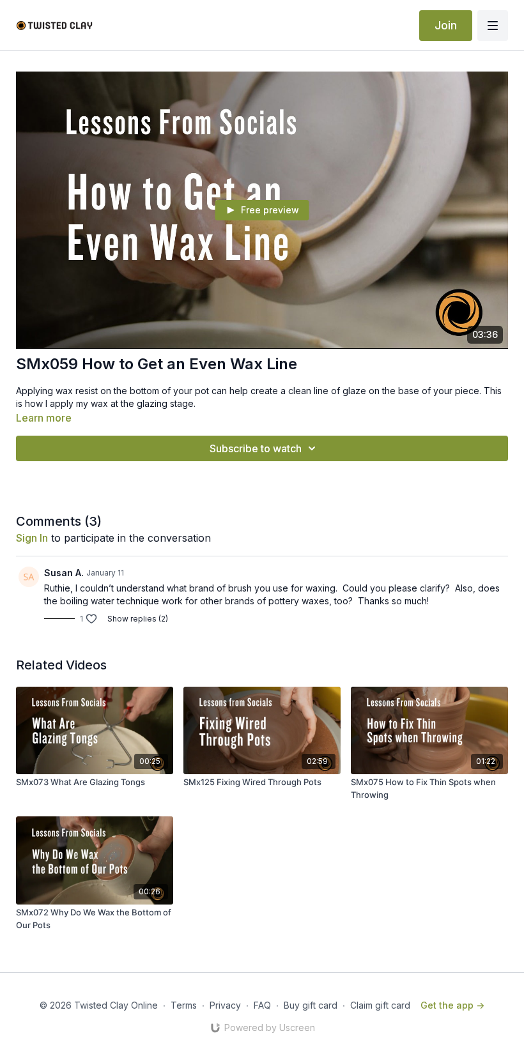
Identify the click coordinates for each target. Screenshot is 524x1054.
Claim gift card (380, 1005)
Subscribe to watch (256, 448)
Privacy (225, 1005)
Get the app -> (452, 1005)
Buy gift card (310, 1005)
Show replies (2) (137, 618)
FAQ (262, 1005)
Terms (184, 1005)
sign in (32, 537)
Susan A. (64, 572)
